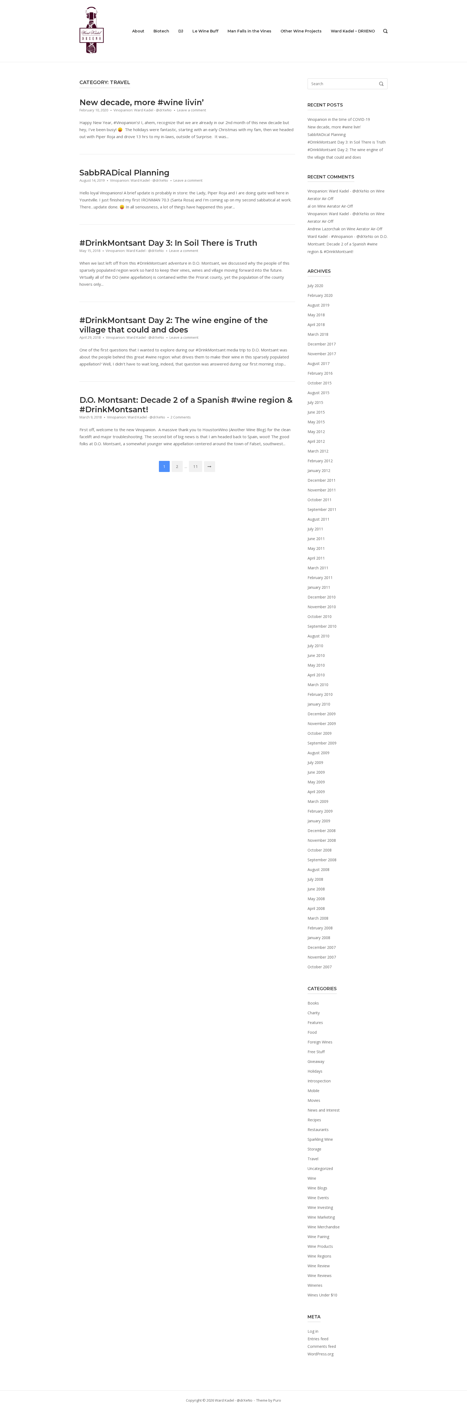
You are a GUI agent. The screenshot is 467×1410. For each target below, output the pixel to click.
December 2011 (322, 480)
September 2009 (322, 743)
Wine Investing (320, 1207)
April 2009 (316, 791)
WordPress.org (320, 1353)
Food (312, 1032)
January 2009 (319, 820)
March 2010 (318, 684)
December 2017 (322, 344)
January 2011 (319, 587)
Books (313, 1003)
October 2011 (320, 499)
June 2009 (316, 772)
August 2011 (318, 519)
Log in (313, 1331)
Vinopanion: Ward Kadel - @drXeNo (143, 110)
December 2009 (322, 713)
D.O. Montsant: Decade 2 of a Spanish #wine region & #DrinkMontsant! (348, 244)
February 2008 (320, 927)
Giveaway (316, 1061)
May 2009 (316, 781)
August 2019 (318, 305)
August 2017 (318, 363)
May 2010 (316, 665)
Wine (312, 1178)
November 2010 (322, 606)
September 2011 (322, 509)
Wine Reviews (320, 1275)
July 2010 (315, 645)
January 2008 (319, 937)
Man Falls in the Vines (249, 31)
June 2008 (316, 889)
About (138, 31)
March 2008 (318, 918)
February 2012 (320, 460)
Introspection (319, 1080)
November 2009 (322, 723)
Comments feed (322, 1346)
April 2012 (316, 441)
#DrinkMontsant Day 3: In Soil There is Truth (168, 243)
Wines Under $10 (322, 1295)
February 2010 (320, 694)
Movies (314, 1100)
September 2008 (322, 859)
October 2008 (320, 850)
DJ (180, 31)
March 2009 (318, 801)
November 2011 (322, 490)
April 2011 (316, 558)
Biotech (161, 31)
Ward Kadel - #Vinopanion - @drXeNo (340, 236)
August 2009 (318, 752)
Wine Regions (319, 1256)
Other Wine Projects (301, 31)
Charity (314, 1012)
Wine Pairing (318, 1236)
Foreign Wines (320, 1042)
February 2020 (320, 295)
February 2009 (320, 811)
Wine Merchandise (324, 1226)
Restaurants (318, 1129)
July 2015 (315, 402)
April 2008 (316, 908)
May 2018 (316, 314)
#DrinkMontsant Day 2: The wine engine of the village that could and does (173, 324)
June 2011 (316, 538)
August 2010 (318, 636)
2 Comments (181, 417)
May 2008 (316, 898)
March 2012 (318, 451)
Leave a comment (191, 110)
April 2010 (316, 674)
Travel (313, 1158)
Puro (277, 1400)
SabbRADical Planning (124, 172)
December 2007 (322, 947)
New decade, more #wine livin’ (141, 102)
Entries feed (318, 1338)
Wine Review (319, 1265)
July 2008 (315, 879)
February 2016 (320, 373)
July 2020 (315, 285)
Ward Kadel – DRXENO (353, 31)
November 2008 (322, 840)
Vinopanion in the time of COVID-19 (339, 119)
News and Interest (324, 1110)
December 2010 (322, 597)
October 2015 (320, 382)
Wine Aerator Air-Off (335, 206)
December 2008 (322, 830)
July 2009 (315, 762)
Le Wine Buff (205, 31)
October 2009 (320, 733)
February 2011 (320, 577)
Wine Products (320, 1246)
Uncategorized (320, 1168)
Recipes (314, 1119)
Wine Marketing (321, 1217)
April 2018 (316, 324)
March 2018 (318, 334)
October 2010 (320, 616)
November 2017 (322, 353)
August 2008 (318, 869)
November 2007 (322, 957)
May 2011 (316, 548)
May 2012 (316, 431)
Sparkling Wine (320, 1139)
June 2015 (316, 412)
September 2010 (322, 626)
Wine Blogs (317, 1187)
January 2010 (319, 704)
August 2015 (318, 392)
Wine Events (318, 1197)
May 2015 (316, 421)
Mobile (313, 1090)
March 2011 (318, 567)
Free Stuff (316, 1051)
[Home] (91, 30)
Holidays (315, 1071)
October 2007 (320, 966)
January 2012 (319, 470)
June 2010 (316, 655)
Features (315, 1022)
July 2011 (315, 528)
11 (195, 466)
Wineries (315, 1285)
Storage (314, 1149)
